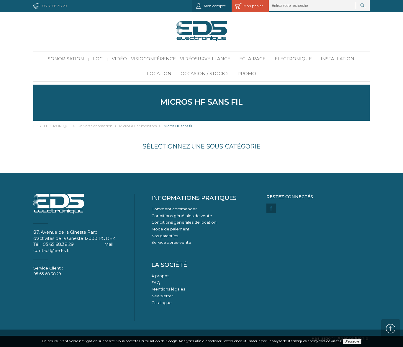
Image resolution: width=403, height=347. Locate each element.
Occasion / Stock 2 (205, 73)
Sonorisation (66, 59)
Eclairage (252, 59)
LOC (98, 59)
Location (159, 73)
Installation (337, 59)
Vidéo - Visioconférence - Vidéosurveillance (171, 59)
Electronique (293, 59)
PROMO (246, 73)
